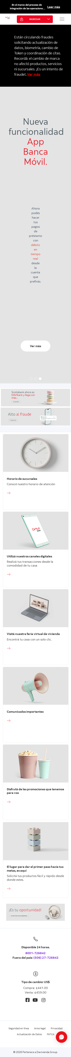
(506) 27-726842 (46, 957)
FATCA (50, 1034)
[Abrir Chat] (61, 1037)
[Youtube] (35, 1000)
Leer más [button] (53, 7)
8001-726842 (35, 953)
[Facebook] (28, 1000)
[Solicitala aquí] (35, 493)
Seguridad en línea (19, 1028)
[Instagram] (43, 1000)
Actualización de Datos (29, 1034)
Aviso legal (40, 1028)
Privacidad (56, 1028)
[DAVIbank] (7, 19)
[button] (62, 19)
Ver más (33, 74)
